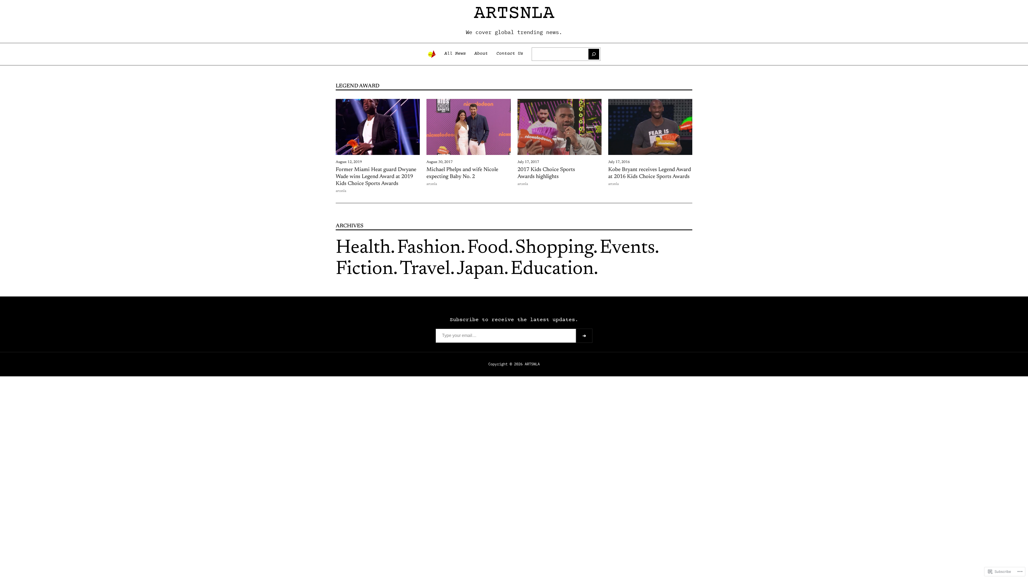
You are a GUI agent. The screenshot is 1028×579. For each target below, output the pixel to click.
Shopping (554, 248)
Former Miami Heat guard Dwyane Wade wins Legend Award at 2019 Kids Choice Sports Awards (376, 176)
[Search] (593, 54)
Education (552, 269)
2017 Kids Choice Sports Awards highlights (546, 173)
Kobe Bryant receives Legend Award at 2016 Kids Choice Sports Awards (649, 173)
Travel (425, 269)
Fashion (429, 248)
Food (488, 248)
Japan (480, 269)
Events (627, 248)
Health (363, 248)
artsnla (514, 13)
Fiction (364, 269)
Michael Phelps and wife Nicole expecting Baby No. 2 (462, 173)
